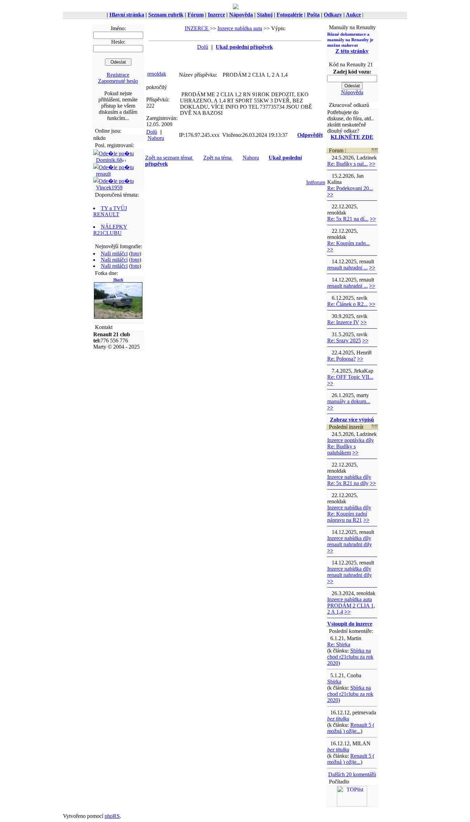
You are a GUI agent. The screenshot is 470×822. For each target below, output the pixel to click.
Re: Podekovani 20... (350, 188)
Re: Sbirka (338, 644)
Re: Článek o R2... (347, 304)
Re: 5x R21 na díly (347, 483)
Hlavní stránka (126, 15)
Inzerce (216, 15)
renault (103, 174)
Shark (118, 279)
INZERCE (197, 28)
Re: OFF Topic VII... (350, 377)
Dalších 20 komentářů (352, 774)
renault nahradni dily (349, 544)
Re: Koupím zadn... (348, 243)
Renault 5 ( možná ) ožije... (350, 728)
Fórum (196, 15)
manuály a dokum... (348, 401)
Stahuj (265, 15)
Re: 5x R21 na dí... (347, 219)
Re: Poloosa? (341, 359)
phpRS (112, 816)
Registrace (118, 75)
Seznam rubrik (165, 15)
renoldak (156, 74)
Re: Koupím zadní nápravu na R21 (347, 517)
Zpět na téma (218, 158)
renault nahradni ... (347, 268)
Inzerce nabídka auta (239, 28)
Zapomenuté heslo (118, 81)
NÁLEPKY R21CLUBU (110, 230)
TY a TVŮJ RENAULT (110, 211)
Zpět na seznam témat (169, 158)
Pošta (313, 15)
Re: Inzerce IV (343, 322)
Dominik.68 (109, 160)
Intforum (315, 182)
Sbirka (334, 681)
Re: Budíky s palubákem (341, 449)
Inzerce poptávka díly (350, 440)
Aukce (353, 15)
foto (135, 253)
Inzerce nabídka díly (349, 477)
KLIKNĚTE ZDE (352, 137)
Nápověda (241, 15)
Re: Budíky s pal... (347, 164)
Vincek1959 (109, 187)
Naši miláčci (114, 253)
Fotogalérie (290, 15)
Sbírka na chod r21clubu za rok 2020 (350, 657)
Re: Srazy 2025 (344, 340)
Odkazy (333, 15)
